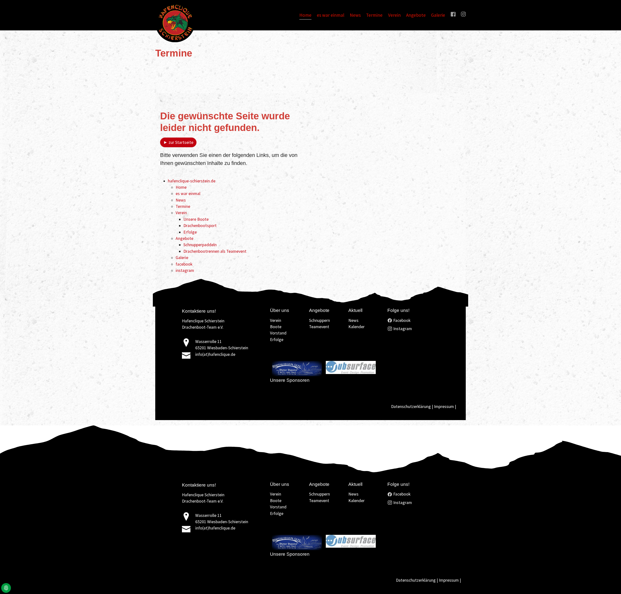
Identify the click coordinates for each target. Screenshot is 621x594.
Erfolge (190, 232)
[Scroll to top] (609, 582)
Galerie (182, 257)
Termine (183, 206)
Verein (181, 212)
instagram (185, 270)
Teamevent (319, 326)
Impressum (444, 406)
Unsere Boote (196, 219)
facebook (184, 264)
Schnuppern (319, 320)
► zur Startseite (178, 142)
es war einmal (188, 193)
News (181, 200)
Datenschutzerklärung (411, 406)
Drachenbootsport (200, 225)
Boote (275, 326)
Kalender (356, 326)
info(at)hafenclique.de (215, 354)
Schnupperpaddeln (200, 244)
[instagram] (463, 14)
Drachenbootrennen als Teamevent (214, 251)
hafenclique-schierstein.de (191, 181)
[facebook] (453, 14)
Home (181, 187)
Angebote (184, 238)
